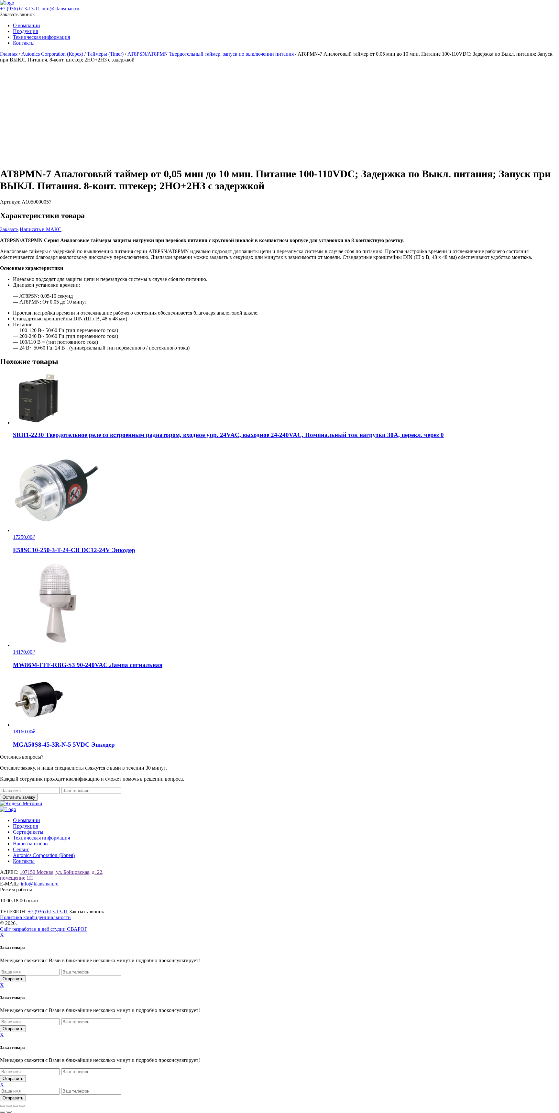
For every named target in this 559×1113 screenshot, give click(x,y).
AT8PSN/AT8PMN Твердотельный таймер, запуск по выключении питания (210, 54)
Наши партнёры (31, 843)
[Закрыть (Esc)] (22, 1106)
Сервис (21, 849)
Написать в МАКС (40, 229)
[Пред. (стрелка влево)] (2, 1112)
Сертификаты (28, 832)
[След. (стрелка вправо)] (9, 1112)
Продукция (25, 31)
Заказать (9, 229)
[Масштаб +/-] (2, 1106)
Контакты (24, 43)
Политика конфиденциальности (35, 917)
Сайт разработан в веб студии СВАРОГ (43, 929)
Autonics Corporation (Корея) (52, 54)
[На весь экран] (9, 1106)
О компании (26, 25)
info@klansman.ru (60, 8)
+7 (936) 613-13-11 (20, 8)
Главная (8, 54)
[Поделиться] (15, 1106)
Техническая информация (41, 37)
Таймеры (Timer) (105, 54)
